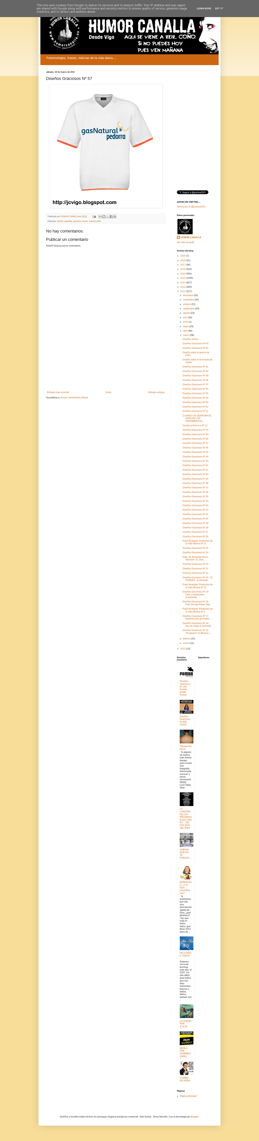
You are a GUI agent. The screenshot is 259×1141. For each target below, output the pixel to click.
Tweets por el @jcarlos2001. (191, 206)
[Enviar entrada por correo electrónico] (94, 216)
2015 (183, 273)
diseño (60, 221)
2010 (183, 648)
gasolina (68, 221)
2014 (183, 278)
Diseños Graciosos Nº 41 (195, 470)
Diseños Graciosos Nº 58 (195, 380)
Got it (219, 8)
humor (85, 221)
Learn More (204, 8)
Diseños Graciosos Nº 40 (195, 474)
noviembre (189, 299)
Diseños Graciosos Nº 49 (195, 434)
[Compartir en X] (107, 216)
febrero (187, 638)
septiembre (189, 308)
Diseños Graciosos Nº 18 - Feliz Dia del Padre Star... (197, 603)
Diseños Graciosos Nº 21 (195, 573)
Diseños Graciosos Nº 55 (195, 393)
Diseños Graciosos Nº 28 (195, 527)
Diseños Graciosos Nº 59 (195, 375)
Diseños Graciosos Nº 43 (195, 461)
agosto (187, 313)
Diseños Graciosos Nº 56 (195, 389)
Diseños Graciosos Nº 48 (195, 438)
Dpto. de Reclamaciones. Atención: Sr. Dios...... (196, 558)
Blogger (195, 1116)
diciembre (188, 295)
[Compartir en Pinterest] (115, 216)
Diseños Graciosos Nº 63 (195, 343)
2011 (183, 291)
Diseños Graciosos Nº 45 (195, 452)
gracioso (77, 221)
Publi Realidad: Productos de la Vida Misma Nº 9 (198, 610)
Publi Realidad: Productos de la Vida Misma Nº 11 (198, 542)
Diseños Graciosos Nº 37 (195, 487)
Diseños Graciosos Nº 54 (195, 397)
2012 (183, 287)
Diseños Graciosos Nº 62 (195, 348)
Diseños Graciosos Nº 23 (195, 564)
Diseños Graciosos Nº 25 (195, 548)
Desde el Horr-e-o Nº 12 (195, 425)
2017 (183, 264)
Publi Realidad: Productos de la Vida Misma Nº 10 (198, 586)
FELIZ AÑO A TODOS (185, 954)
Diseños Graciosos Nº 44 (195, 456)
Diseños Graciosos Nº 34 (195, 501)
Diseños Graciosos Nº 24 (195, 552)
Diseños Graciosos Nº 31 (195, 514)
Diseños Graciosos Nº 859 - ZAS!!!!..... (185, 720)
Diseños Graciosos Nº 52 (195, 406)
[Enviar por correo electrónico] (100, 216)
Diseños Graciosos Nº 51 (195, 411)
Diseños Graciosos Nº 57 (195, 384)
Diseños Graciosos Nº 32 (195, 509)
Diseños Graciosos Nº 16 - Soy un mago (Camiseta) (197, 624)
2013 (183, 282)
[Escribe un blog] (104, 216)
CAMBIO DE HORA (185, 1079)
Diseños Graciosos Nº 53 (195, 402)
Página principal (188, 1096)
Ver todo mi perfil (185, 242)
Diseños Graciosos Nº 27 (195, 532)
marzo (186, 335)
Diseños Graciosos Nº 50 (195, 430)
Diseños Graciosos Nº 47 (195, 443)
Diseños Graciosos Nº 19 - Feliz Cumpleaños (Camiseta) (196, 594)
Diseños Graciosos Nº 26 (195, 536)
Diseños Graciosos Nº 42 (195, 465)
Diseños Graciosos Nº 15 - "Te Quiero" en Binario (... (197, 631)
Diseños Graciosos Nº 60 (195, 371)
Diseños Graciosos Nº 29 (195, 523)
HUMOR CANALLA (191, 237)
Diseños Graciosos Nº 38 (195, 483)
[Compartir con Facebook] (111, 216)
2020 (183, 256)
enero (186, 643)
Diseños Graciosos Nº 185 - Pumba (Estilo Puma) (185, 688)
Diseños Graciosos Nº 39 (195, 479)
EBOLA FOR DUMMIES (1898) (185, 1052)
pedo (99, 221)
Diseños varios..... (192, 339)
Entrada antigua (156, 392)
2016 (183, 269)
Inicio (108, 392)
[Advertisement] (106, 359)
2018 (183, 260)
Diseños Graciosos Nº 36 (195, 492)
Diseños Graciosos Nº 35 (195, 496)
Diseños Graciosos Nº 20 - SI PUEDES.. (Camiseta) (197, 579)
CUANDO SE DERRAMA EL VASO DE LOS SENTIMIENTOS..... (197, 418)
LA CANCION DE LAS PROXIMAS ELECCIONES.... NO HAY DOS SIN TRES (186, 818)
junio (186, 322)
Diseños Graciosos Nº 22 (195, 568)
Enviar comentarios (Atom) (74, 397)
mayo (186, 326)
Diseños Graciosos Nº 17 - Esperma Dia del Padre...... (198, 617)
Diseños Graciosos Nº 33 (195, 505)
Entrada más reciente (58, 392)
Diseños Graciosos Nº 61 (195, 366)
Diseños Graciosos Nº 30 (195, 518)
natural (92, 221)
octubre (187, 304)
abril (185, 330)
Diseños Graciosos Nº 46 (195, 447)
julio (185, 317)
